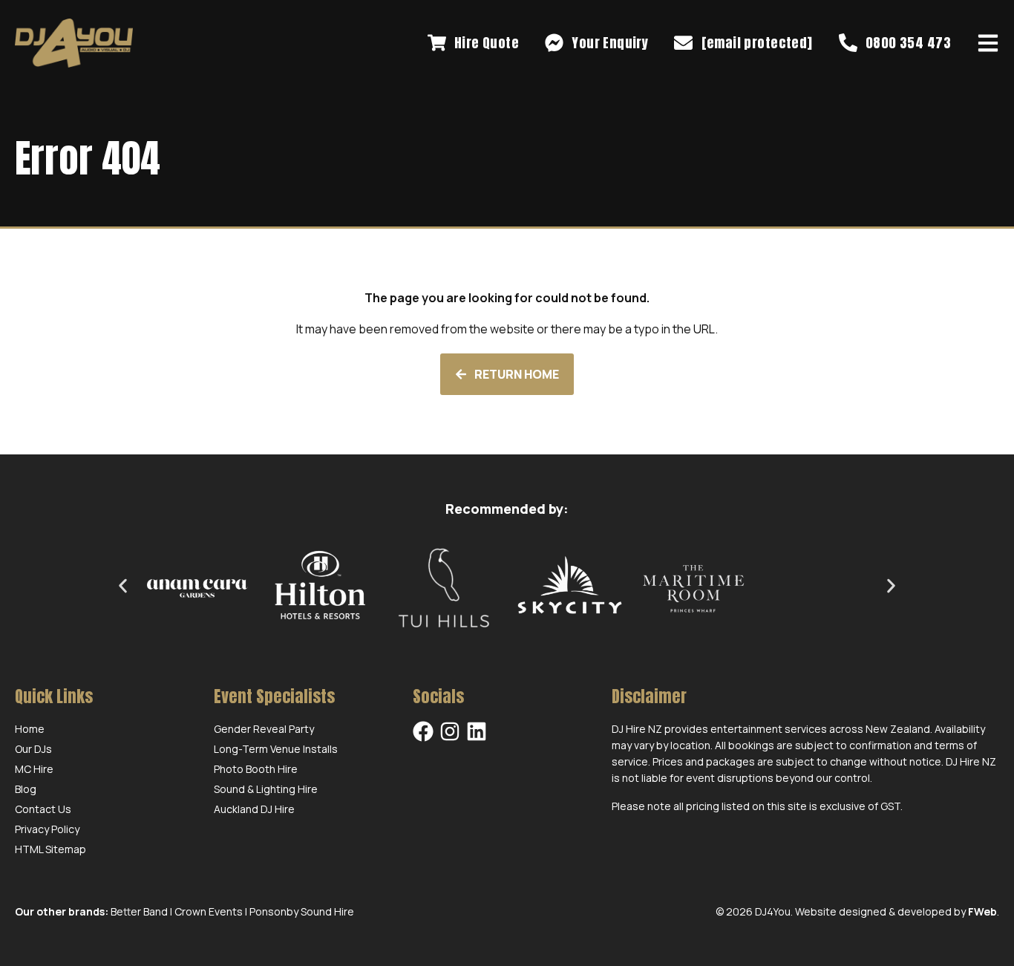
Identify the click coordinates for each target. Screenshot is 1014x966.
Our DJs (33, 749)
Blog (25, 789)
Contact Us (43, 809)
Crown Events (208, 911)
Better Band (139, 911)
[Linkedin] (476, 731)
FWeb (982, 911)
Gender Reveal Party (264, 729)
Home (30, 729)
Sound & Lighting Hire (266, 789)
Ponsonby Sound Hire (301, 911)
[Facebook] (423, 731)
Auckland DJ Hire (254, 809)
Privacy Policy (47, 829)
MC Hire (34, 769)
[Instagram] (449, 731)
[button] (123, 585)
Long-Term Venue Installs (276, 749)
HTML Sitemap (50, 849)
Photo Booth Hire (256, 769)
